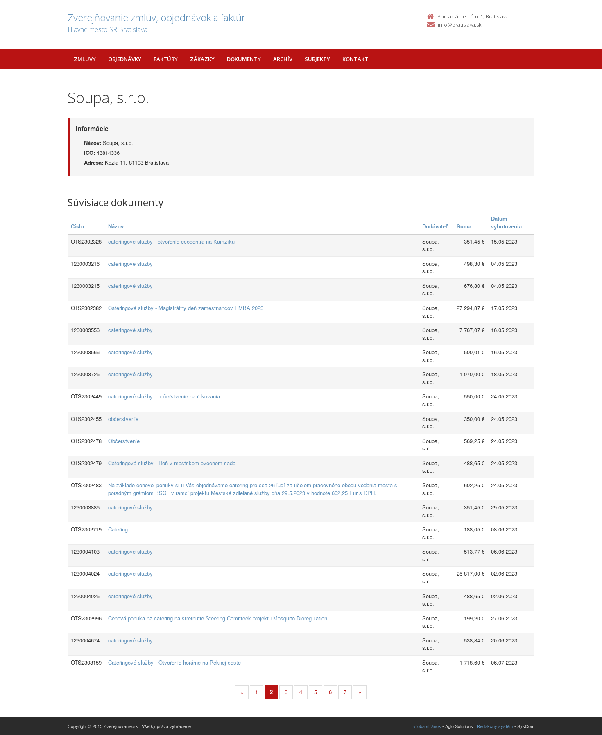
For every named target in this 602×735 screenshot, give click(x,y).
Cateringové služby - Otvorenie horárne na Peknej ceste (174, 662)
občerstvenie (123, 419)
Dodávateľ (434, 226)
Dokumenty (244, 59)
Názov (116, 226)
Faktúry (166, 59)
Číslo (77, 226)
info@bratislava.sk (459, 24)
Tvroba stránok (426, 726)
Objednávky (124, 59)
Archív (282, 59)
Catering (118, 529)
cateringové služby (130, 263)
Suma (464, 226)
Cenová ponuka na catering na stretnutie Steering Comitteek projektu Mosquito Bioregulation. (218, 618)
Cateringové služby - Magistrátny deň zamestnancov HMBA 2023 (185, 308)
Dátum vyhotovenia (506, 222)
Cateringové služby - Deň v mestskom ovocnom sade (171, 463)
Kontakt (355, 59)
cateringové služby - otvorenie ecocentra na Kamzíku (171, 241)
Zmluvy (85, 59)
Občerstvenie (124, 441)
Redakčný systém (495, 726)
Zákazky (202, 59)
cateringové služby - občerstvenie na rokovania (164, 396)
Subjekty (317, 59)
